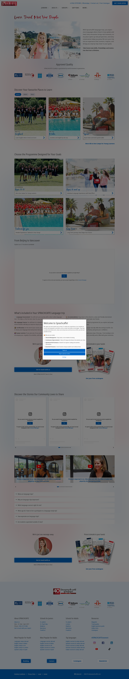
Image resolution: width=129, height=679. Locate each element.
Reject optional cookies (64, 353)
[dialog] (64, 339)
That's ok (64, 350)
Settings (64, 357)
